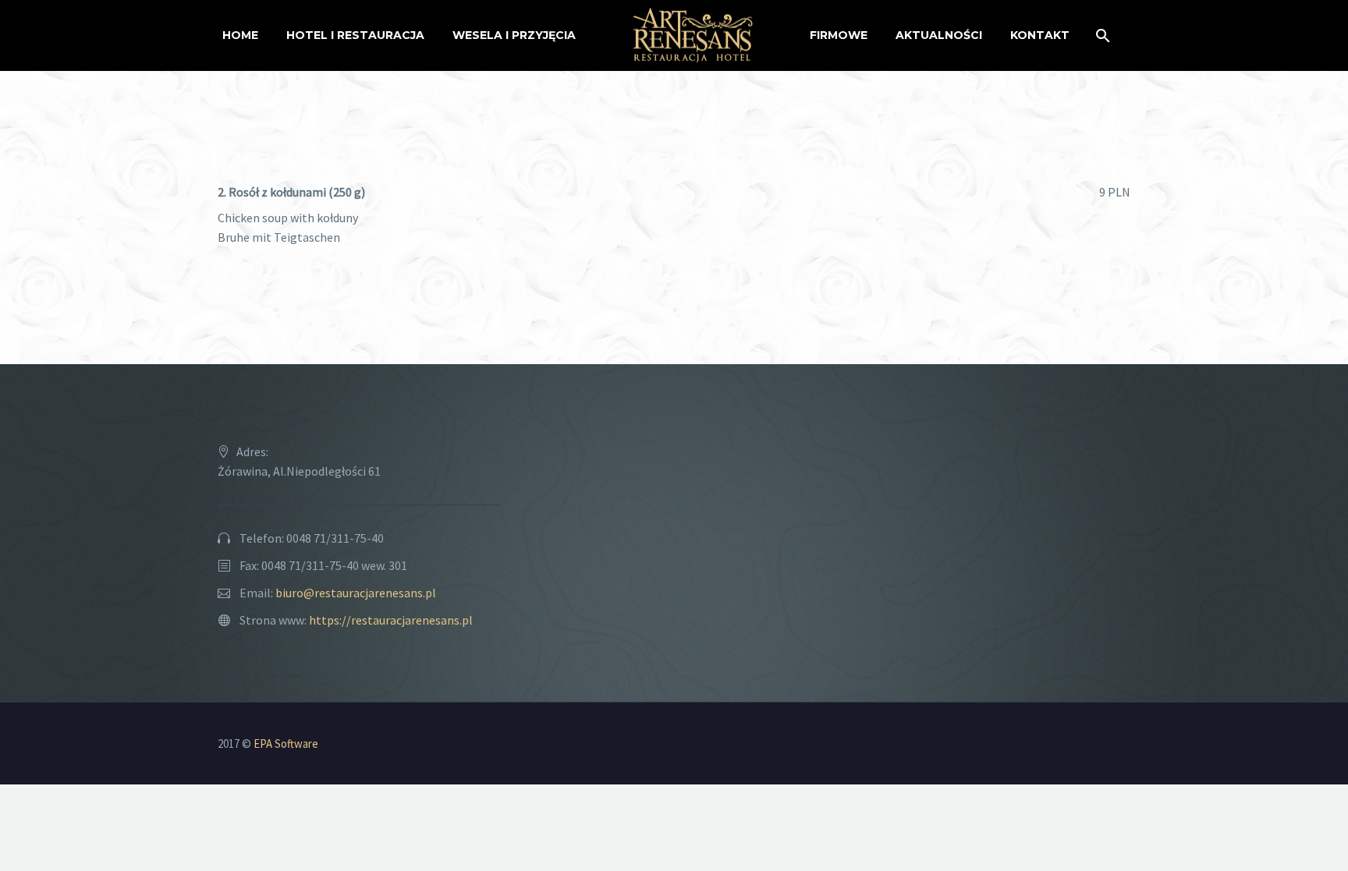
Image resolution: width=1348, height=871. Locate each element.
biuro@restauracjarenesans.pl (355, 592)
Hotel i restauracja (355, 35)
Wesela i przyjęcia (514, 35)
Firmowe (838, 35)
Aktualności (939, 35)
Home (240, 35)
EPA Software (286, 743)
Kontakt (1040, 35)
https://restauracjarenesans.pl (391, 620)
